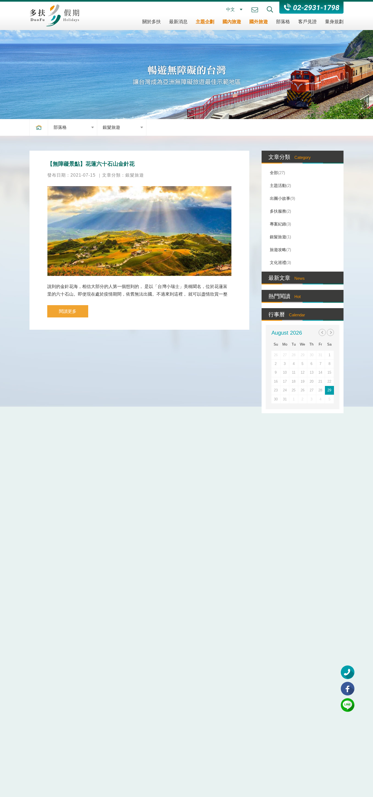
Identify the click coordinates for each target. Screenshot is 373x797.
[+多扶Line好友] (347, 705)
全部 (277, 172)
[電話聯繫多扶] (347, 672)
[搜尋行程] (269, 9)
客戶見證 (307, 21)
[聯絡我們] (254, 9)
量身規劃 (334, 21)
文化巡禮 (280, 262)
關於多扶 (151, 21)
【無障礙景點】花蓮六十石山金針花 (91, 164)
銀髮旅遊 (111, 127)
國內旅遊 (232, 21)
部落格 (283, 21)
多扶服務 (280, 211)
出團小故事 (282, 198)
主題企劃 (205, 21)
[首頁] (38, 127)
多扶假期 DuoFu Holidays (54, 15)
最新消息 (178, 21)
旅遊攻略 (280, 249)
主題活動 (280, 185)
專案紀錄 (280, 224)
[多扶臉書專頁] (347, 688)
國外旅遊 (258, 21)
